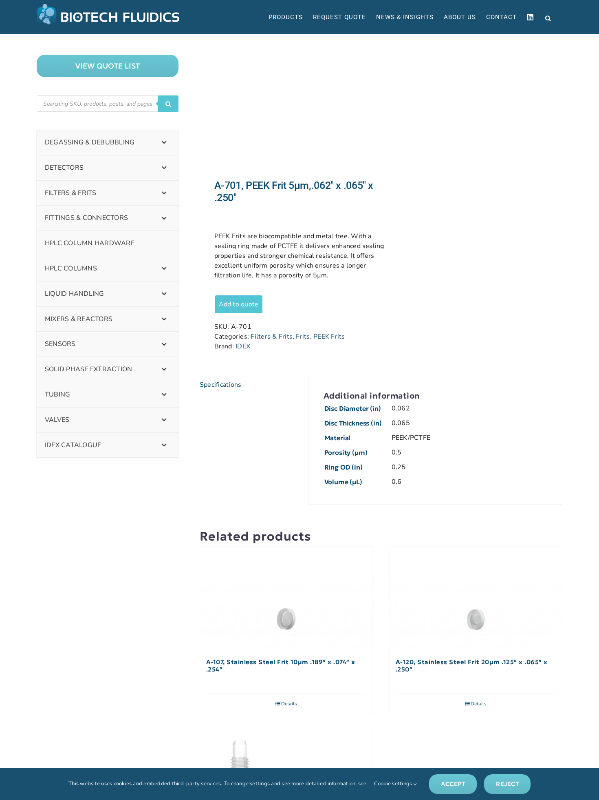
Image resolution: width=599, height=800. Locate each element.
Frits (303, 336)
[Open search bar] (548, 17)
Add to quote (239, 304)
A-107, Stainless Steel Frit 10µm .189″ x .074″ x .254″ (280, 665)
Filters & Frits (272, 336)
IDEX (243, 346)
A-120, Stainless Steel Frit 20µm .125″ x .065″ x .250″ (472, 665)
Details (289, 703)
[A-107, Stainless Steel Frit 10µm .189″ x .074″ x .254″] (286, 598)
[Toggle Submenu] (164, 142)
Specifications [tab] (220, 384)
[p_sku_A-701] (287, 107)
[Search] (168, 103)
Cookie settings (394, 783)
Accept (453, 784)
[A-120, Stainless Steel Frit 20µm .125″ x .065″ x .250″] (476, 598)
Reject (507, 784)
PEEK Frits (329, 336)
